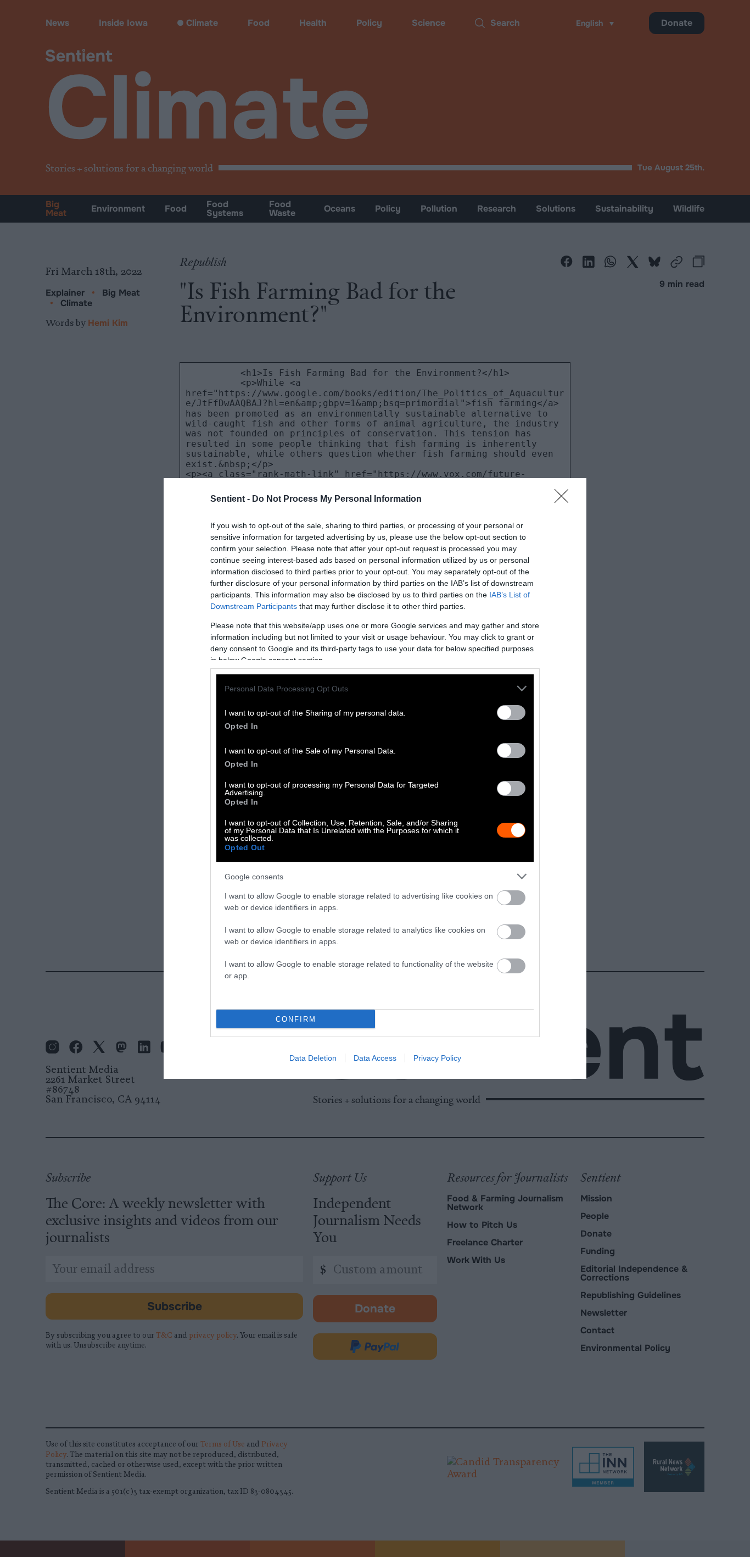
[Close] (565, 499)
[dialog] (375, 778)
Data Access (375, 1058)
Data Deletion (313, 1058)
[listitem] (375, 688)
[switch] (511, 712)
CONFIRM (296, 1019)
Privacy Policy (437, 1058)
